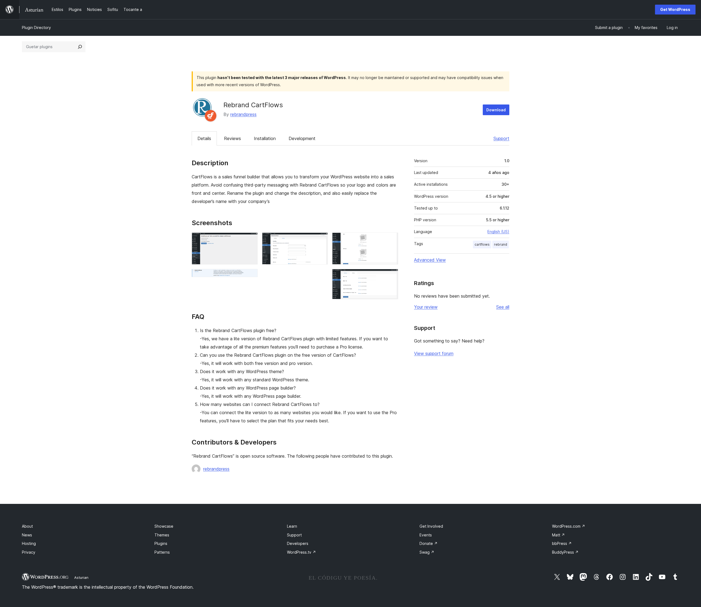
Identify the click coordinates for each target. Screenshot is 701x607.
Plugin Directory (36, 27)
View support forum (433, 353)
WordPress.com (568, 526)
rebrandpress (243, 114)
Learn (292, 526)
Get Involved (431, 526)
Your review (426, 307)
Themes (161, 535)
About (27, 526)
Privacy (28, 552)
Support (501, 138)
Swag (427, 552)
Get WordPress (675, 9)
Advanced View (430, 260)
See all (502, 307)
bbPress (562, 543)
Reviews (232, 138)
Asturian (81, 577)
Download (496, 110)
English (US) (498, 231)
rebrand (500, 244)
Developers (297, 543)
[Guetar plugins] (79, 46)
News (27, 535)
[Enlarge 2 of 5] (250, 276)
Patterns (162, 552)
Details (204, 138)
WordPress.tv (301, 552)
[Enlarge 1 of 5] (250, 240)
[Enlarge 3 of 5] (320, 240)
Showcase (163, 526)
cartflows (482, 244)
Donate (429, 543)
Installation (265, 138)
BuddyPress (565, 552)
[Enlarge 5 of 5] (390, 276)
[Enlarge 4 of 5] (390, 240)
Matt (558, 535)
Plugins (160, 543)
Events (426, 535)
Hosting (29, 543)
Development (302, 138)
